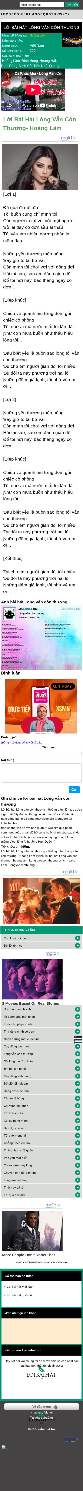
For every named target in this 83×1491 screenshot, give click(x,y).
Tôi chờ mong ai (15, 1135)
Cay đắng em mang (17, 1046)
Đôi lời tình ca (13, 945)
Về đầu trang (41, 1406)
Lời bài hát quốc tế (19, 1295)
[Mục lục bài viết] (78, 1040)
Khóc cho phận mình (18, 1024)
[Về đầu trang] (79, 1487)
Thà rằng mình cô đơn (19, 1031)
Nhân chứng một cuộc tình (22, 1039)
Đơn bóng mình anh (17, 1009)
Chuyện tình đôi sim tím (20, 1172)
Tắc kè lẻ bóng (14, 1098)
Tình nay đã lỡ (13, 1187)
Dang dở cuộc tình (16, 1091)
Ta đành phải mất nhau (19, 1016)
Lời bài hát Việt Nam (20, 1286)
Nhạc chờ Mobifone (29, 1262)
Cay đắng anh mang (17, 1076)
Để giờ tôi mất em (16, 1083)
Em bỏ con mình (15, 1068)
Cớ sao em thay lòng (18, 1165)
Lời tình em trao (14, 1113)
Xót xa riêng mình (16, 1120)
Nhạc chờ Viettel (41, 1412)
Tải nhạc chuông (41, 1417)
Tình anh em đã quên (18, 1150)
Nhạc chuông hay (55, 1262)
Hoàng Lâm (38, 35)
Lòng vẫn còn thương (18, 1053)
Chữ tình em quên (16, 1105)
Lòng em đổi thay (15, 1180)
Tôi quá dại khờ (14, 1195)
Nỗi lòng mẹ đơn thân (18, 1061)
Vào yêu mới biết (15, 1157)
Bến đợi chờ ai (13, 1128)
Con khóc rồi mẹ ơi (16, 938)
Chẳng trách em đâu (17, 1143)
